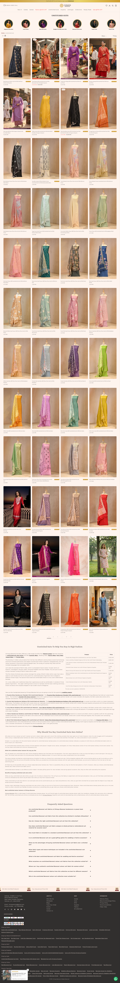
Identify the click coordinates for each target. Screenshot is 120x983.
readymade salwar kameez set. (22, 737)
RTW (75, 903)
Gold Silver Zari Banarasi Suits (45, 938)
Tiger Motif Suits (53, 946)
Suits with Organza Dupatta (32, 953)
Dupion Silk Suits (59, 930)
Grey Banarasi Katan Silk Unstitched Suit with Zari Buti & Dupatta (70, 530)
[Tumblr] (24, 909)
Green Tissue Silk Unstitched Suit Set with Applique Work (101, 231)
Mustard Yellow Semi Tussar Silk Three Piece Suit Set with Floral (15, 332)
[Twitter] (8, 909)
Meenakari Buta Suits (101, 938)
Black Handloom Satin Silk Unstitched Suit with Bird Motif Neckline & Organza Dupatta (70, 132)
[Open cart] (116, 5)
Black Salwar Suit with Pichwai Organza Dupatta (78, 677)
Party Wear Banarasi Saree (50, 976)
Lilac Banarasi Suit (57, 965)
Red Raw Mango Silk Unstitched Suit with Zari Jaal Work (99, 82)
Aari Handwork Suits (88, 938)
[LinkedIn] (21, 909)
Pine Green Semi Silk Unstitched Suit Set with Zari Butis (72, 430)
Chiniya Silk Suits (71, 930)
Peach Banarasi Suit (69, 965)
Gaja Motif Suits (42, 946)
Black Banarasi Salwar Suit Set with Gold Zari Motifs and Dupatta (12, 82)
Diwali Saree (90, 971)
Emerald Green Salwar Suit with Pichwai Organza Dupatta (81, 667)
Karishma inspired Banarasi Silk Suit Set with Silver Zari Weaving (13, 630)
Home (3, 33)
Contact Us (50, 910)
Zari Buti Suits (15, 938)
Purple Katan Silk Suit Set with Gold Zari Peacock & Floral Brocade (13, 580)
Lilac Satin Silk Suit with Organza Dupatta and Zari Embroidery (13, 132)
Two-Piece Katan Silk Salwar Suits (30, 959)
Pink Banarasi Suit (96, 965)
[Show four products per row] (5, 35)
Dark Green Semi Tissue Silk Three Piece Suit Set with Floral (73, 281)
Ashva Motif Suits (31, 946)
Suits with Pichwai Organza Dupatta (75, 953)
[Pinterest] (14, 909)
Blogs (48, 903)
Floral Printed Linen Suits (89, 946)
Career (48, 909)
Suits (75, 901)
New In (20, 9)
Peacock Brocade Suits (8, 940)
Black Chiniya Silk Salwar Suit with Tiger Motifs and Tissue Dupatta (83, 670)
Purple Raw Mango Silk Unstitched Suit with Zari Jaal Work (71, 82)
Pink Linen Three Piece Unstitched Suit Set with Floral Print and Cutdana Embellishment (42, 480)
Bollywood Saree (48, 973)
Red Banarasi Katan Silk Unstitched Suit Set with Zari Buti (99, 530)
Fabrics (76, 906)
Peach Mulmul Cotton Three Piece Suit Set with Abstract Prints (72, 182)
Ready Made (87, 9)
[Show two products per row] (2, 35)
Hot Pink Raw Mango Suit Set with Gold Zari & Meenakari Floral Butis (84, 686)
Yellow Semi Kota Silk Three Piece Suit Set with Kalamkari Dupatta (15, 382)
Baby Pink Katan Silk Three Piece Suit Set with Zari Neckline (102, 479)
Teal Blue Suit (107, 965)
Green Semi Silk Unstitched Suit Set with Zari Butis (100, 381)
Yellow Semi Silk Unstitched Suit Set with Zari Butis (14, 430)
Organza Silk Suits (47, 930)
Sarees (32, 9)
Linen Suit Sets (93, 930)
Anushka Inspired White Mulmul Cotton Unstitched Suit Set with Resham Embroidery (41, 182)
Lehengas (70, 9)
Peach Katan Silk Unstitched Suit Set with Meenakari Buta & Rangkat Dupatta (40, 82)
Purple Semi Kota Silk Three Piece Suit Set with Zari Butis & (73, 381)
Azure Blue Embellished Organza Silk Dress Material (98, 630)
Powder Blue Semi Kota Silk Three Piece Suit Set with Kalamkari (43, 382)
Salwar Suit (14, 973)
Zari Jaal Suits (5, 938)
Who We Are (50, 899)
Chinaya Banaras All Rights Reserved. (61, 979)
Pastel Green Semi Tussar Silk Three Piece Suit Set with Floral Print (43, 332)
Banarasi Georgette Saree (62, 973)
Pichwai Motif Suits (6, 946)
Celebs (26, 9)
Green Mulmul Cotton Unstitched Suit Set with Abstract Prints (101, 182)
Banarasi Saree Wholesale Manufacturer (89, 976)
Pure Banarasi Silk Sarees (34, 976)
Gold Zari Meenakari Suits (28, 938)
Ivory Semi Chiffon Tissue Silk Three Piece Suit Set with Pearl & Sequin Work (72, 232)
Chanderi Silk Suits (104, 930)
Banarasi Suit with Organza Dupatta (51, 959)
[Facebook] (5, 909)
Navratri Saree (5, 973)
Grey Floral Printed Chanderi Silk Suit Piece (98, 579)
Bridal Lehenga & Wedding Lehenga (81, 973)
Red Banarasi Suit (6, 965)
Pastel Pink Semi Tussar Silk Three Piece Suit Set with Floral (73, 331)
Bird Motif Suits (63, 946)
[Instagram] (11, 909)
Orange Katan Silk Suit (83, 965)
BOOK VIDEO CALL (12, 5)
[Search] (112, 5)
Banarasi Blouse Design (8, 976)
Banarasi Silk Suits (82, 930)
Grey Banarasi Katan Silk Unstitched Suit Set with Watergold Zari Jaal (70, 480)
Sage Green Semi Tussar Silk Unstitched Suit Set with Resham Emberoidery (43, 232)
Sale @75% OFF (97, 9)
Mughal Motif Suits (19, 946)
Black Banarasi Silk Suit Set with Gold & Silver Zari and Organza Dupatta (43, 630)
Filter (115, 36)
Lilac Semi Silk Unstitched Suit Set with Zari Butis (42, 430)
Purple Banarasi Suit (19, 965)
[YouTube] (18, 909)
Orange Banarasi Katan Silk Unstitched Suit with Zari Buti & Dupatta (99, 132)
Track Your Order (51, 905)
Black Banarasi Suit (32, 965)
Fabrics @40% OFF (41, 9)
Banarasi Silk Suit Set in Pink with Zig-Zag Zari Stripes (70, 580)
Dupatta (63, 9)
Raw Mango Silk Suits (25, 930)
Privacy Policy (104, 903)
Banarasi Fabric (20, 976)
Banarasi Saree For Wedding (104, 971)
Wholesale (50, 901)
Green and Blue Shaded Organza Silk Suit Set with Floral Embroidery (84, 660)
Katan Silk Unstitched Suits (9, 930)
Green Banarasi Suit (44, 965)
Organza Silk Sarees (25, 973)
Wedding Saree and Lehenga (68, 976)
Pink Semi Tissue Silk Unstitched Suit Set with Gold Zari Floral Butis (15, 282)
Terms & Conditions (105, 905)
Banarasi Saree (81, 971)
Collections (78, 9)
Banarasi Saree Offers (22, 971)
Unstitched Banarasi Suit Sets (10, 959)
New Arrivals (44, 971)
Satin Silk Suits (36, 930)
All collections (78, 909)
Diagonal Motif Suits (75, 946)
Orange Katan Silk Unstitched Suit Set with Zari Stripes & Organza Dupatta (71, 630)
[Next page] (71, 636)
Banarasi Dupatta (55, 971)
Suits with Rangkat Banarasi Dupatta (12, 953)
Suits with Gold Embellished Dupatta (52, 953)
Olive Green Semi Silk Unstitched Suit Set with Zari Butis (101, 430)
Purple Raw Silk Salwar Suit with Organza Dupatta (41, 580)
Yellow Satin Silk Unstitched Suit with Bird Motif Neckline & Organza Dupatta (42, 132)
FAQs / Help (103, 906)
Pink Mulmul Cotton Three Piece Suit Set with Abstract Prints (14, 232)
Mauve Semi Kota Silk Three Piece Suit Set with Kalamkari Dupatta (101, 332)
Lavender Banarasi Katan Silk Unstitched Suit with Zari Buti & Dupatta (41, 530)
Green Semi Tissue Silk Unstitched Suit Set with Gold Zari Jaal (15, 480)
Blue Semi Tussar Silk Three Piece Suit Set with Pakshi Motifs (100, 282)
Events (48, 906)
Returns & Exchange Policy (107, 901)
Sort (104, 36)
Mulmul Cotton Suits (7, 932)
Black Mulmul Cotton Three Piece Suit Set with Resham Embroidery (15, 182)
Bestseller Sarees (35, 971)
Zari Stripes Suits (75, 938)
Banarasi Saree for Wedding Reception (104, 973)
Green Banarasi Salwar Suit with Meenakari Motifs (79, 682)
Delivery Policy (104, 899)
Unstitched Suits (53, 9)
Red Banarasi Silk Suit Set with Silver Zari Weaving (12, 530)
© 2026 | (51, 979)
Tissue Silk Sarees (37, 973)
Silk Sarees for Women (7, 971)
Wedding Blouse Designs (68, 971)
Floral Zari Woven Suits (62, 938)
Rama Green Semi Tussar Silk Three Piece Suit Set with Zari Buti (44, 282)
